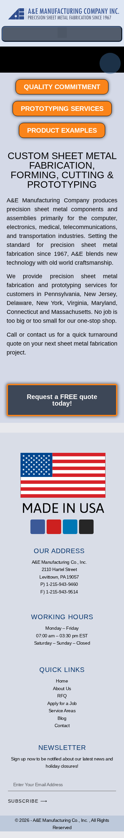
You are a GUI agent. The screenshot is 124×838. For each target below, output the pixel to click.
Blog (62, 718)
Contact (62, 725)
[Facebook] (37, 527)
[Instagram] (86, 527)
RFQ (62, 695)
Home (62, 681)
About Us (62, 688)
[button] (62, 32)
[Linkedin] (70, 527)
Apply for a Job (61, 703)
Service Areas (62, 710)
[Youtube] (54, 527)
